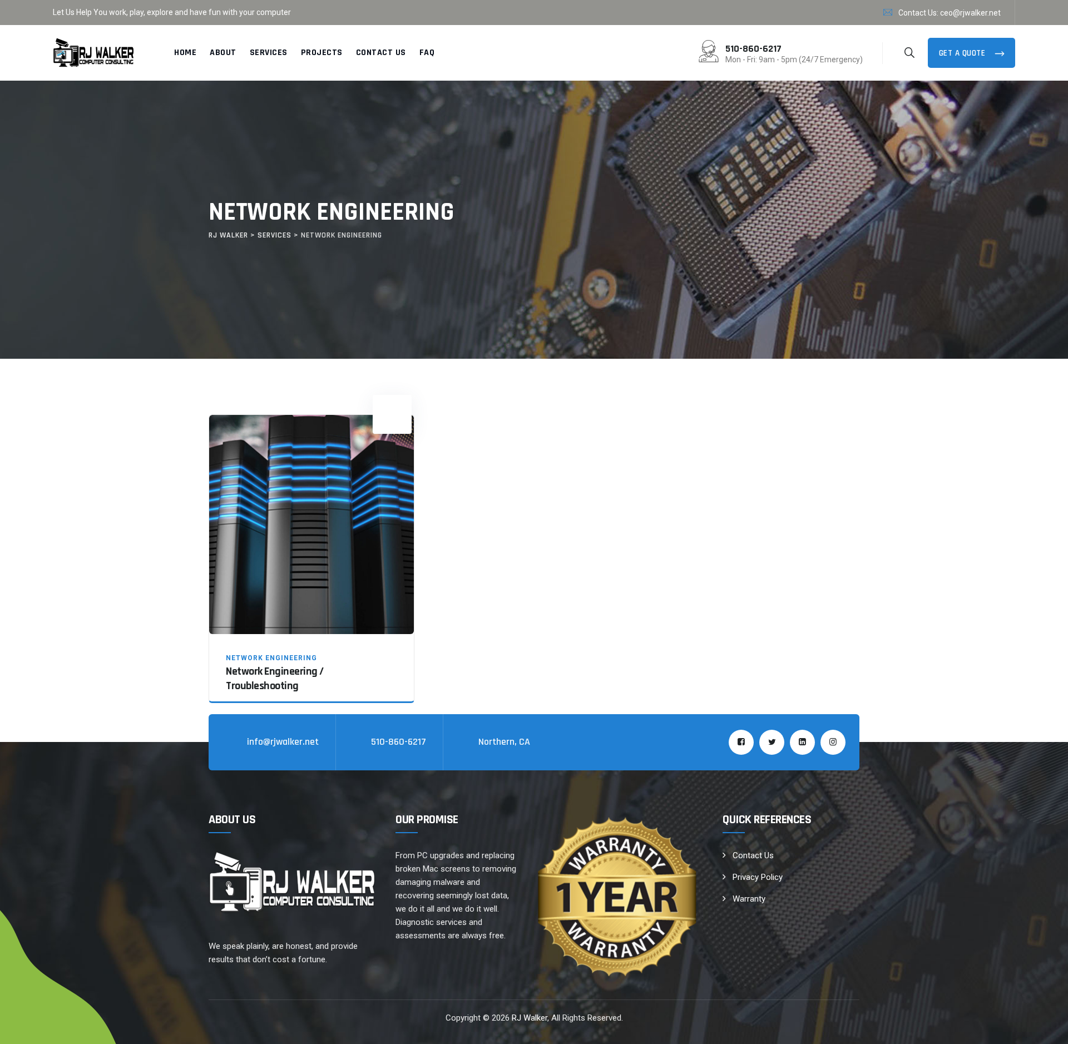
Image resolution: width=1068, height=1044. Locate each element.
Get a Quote (963, 53)
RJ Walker (529, 1018)
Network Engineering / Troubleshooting (275, 678)
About (223, 52)
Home (185, 52)
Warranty (749, 899)
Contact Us (381, 52)
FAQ (427, 52)
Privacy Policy (758, 877)
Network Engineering (271, 658)
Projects (322, 52)
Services (269, 52)
